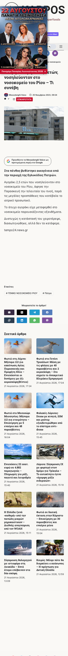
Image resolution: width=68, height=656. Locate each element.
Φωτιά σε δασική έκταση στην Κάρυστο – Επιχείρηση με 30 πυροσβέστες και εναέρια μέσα (49, 518)
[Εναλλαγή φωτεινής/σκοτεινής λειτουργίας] (51, 46)
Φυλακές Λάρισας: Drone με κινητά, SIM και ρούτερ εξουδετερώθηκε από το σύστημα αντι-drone (49, 421)
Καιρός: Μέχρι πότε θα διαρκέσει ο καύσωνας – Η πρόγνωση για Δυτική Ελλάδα (50, 564)
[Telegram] (34, 312)
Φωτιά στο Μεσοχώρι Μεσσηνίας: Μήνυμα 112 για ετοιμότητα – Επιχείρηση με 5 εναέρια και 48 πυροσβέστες (17, 421)
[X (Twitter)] (22, 312)
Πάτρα (47, 293)
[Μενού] (61, 46)
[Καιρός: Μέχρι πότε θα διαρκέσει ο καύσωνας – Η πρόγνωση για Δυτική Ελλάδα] (50, 547)
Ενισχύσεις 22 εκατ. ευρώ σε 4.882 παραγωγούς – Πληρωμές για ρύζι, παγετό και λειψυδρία (17, 470)
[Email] (9, 312)
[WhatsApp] (34, 320)
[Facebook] (47, 312)
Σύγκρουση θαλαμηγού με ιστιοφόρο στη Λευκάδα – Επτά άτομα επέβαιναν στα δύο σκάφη (18, 566)
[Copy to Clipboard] (9, 320)
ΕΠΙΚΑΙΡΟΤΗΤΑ (24, 99)
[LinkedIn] (22, 320)
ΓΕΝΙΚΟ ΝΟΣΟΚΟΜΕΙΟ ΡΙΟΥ (21, 293)
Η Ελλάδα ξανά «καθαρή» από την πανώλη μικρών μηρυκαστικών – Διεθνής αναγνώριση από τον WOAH (17, 520)
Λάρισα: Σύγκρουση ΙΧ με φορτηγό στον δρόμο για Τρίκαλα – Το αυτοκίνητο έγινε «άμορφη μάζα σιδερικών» (49, 472)
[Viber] (55, 53)
